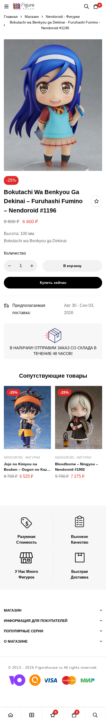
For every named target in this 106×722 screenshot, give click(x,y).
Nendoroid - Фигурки (63, 16)
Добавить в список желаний (96, 201)
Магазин (32, 16)
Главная (11, 16)
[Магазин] (31, 715)
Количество (15, 253)
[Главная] (10, 715)
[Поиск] (86, 6)
